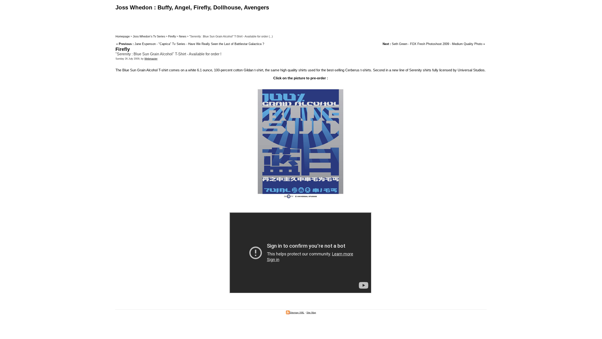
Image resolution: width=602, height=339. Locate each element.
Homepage (122, 36)
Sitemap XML (297, 312)
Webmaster (151, 58)
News (182, 36)
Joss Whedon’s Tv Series (149, 36)
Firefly (172, 36)
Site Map (311, 312)
